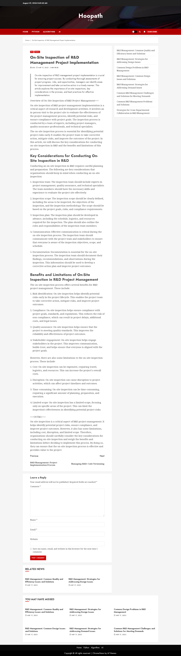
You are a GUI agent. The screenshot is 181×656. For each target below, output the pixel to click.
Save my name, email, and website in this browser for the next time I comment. (65, 550)
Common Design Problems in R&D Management (130, 610)
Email (33, 529)
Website (34, 539)
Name (33, 520)
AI (59, 31)
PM (32, 52)
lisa (33, 68)
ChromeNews (98, 653)
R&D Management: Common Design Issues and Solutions (45, 630)
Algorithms (49, 31)
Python (35, 31)
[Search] (139, 31)
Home (25, 31)
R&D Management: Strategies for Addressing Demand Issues (85, 630)
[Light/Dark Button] (134, 31)
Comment (35, 486)
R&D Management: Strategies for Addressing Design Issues (84, 580)
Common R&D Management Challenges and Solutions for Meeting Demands (134, 630)
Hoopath (90, 16)
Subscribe (152, 31)
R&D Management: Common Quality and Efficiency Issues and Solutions (44, 580)
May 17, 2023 (43, 68)
